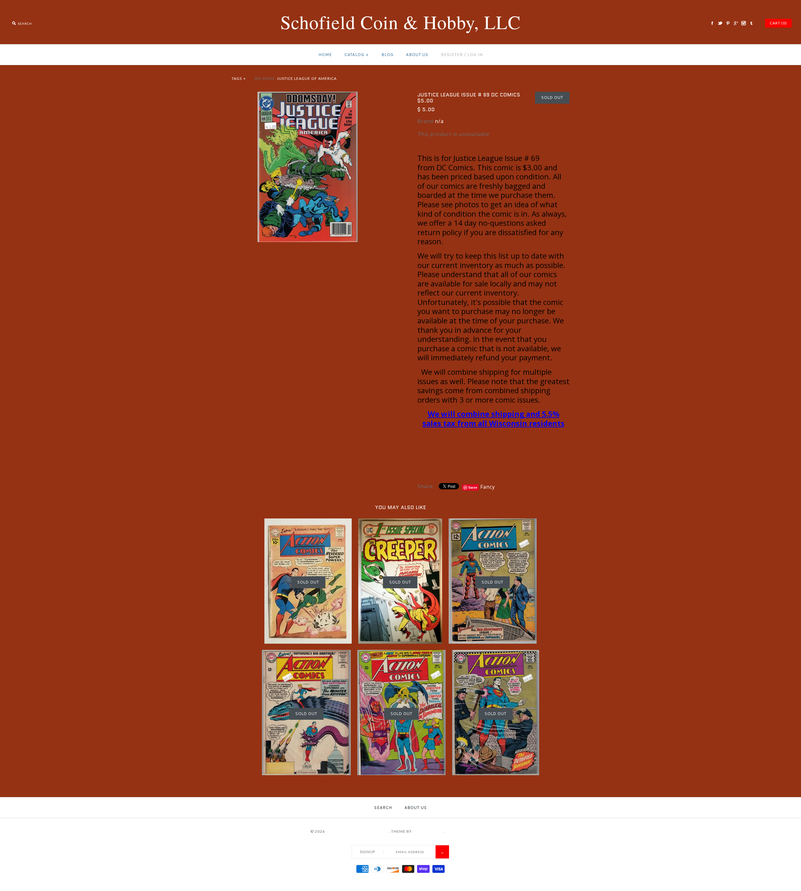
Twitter (720, 23)
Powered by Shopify (468, 831)
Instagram (743, 23)
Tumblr (751, 23)
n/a (439, 121)
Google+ (735, 23)
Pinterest (727, 23)
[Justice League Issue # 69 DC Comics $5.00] (308, 95)
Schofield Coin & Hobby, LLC (357, 831)
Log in (475, 54)
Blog (387, 54)
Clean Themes (428, 831)
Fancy (487, 486)
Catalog (356, 54)
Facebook (712, 23)
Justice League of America (307, 78)
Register (452, 54)
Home (325, 54)
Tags (239, 78)
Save (472, 487)
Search (383, 807)
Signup (367, 851)
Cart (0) (778, 23)
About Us (417, 54)
